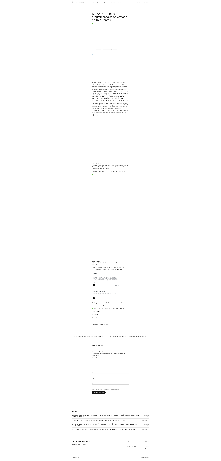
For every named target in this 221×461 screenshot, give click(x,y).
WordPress (147, 457)
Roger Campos (98, 49)
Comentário (94, 357)
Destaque (110, 49)
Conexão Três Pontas (78, 2)
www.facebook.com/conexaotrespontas (103, 306)
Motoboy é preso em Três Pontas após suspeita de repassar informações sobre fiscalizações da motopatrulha (103, 429)
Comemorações (106, 49)
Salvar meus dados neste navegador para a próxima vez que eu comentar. (106, 389)
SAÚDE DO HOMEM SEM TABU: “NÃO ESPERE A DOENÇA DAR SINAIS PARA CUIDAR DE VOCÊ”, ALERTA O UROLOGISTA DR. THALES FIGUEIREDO (106, 415)
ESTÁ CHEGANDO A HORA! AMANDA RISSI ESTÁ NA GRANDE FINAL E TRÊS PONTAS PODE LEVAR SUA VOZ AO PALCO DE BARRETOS (104, 424)
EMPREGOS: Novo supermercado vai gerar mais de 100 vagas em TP (89, 336)
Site (92, 383)
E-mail (93, 378)
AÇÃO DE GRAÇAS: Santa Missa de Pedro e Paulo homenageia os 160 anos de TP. (128, 336)
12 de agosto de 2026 (145, 420)
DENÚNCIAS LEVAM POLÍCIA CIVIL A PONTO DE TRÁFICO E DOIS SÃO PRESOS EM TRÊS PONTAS (98, 420)
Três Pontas (115, 49)
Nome (93, 372)
